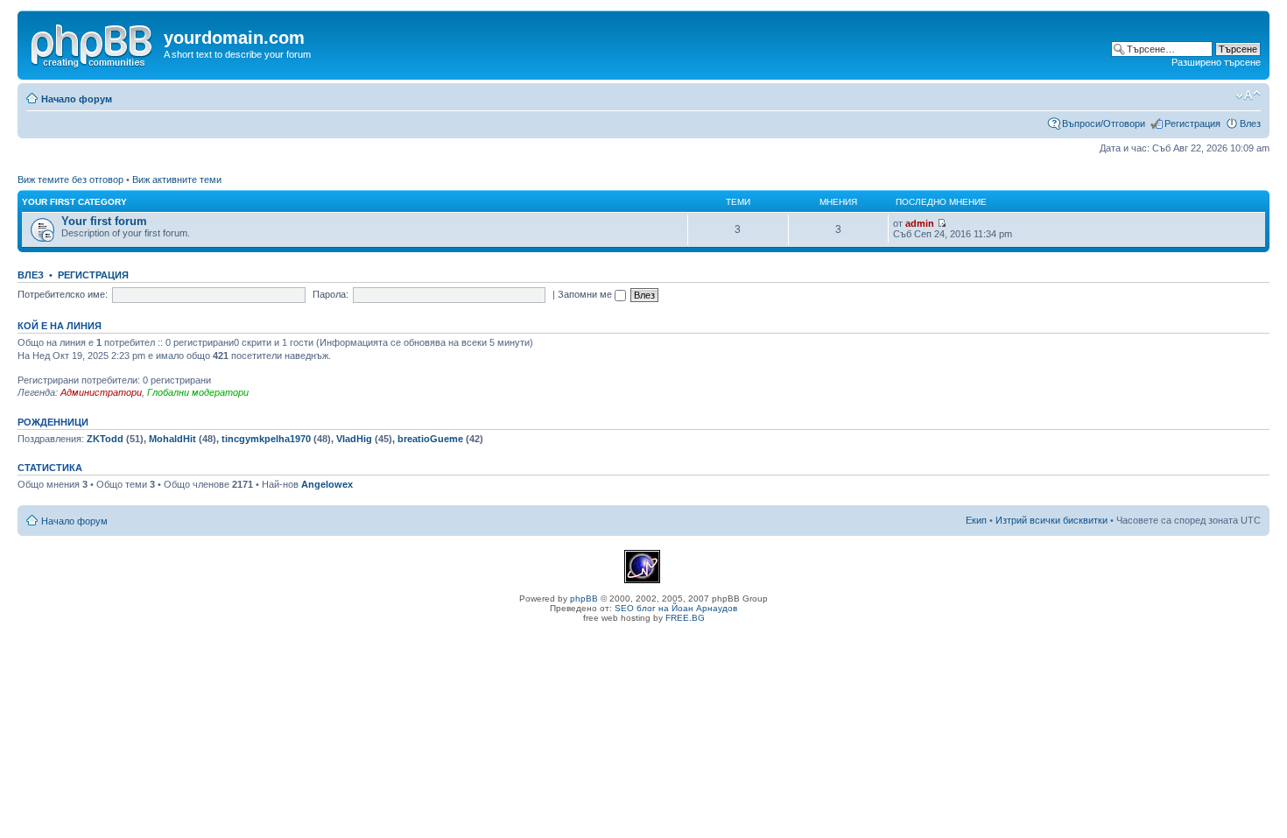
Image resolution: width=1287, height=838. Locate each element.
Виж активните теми (177, 179)
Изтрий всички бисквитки (1051, 520)
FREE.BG (685, 618)
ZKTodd (105, 438)
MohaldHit (172, 438)
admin (919, 223)
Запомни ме (586, 294)
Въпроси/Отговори (1103, 123)
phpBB (584, 598)
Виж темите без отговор (70, 179)
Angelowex (327, 484)
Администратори (101, 392)
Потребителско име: (63, 294)
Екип (976, 520)
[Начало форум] (93, 43)
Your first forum (104, 221)
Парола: (330, 294)
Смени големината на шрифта (1248, 95)
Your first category (74, 202)
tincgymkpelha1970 (266, 438)
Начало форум (76, 99)
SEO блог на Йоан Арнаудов (676, 608)
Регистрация (1192, 123)
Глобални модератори (198, 392)
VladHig (354, 438)
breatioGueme (430, 438)
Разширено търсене (1216, 62)
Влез (1250, 123)
